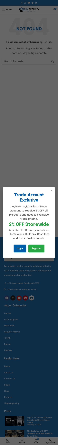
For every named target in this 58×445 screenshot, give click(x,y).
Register (36, 248)
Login (20, 248)
